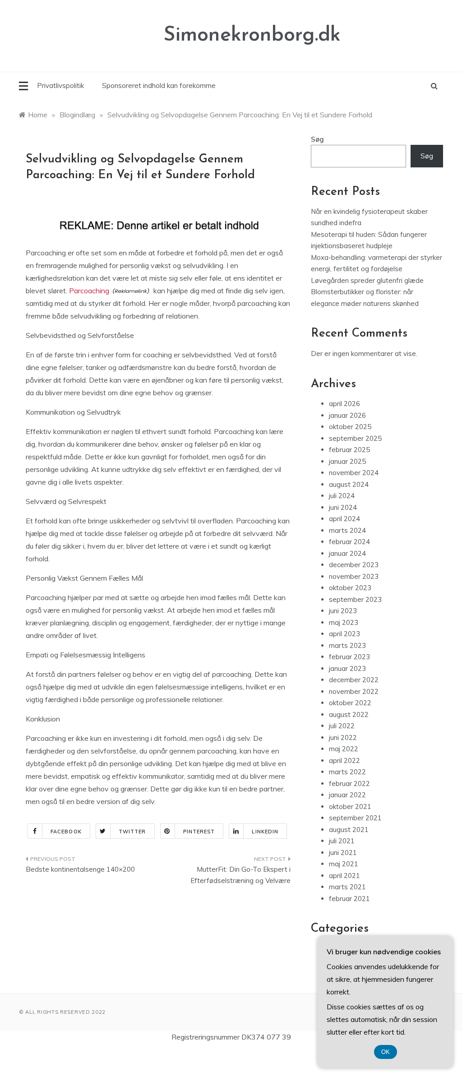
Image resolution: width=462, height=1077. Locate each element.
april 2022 (344, 760)
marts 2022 (347, 771)
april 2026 (344, 403)
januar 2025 (347, 461)
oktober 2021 (350, 806)
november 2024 (354, 472)
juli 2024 (342, 495)
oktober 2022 (350, 702)
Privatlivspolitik (60, 85)
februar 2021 (349, 898)
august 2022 (349, 714)
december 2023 (354, 564)
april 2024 (344, 518)
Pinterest (199, 831)
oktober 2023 (350, 587)
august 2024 (349, 484)
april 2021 (344, 875)
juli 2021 (342, 841)
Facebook (66, 831)
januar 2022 (347, 794)
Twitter (132, 831)
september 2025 (355, 438)
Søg (317, 139)
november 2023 (354, 576)
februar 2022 (349, 783)
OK (385, 1052)
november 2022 (354, 691)
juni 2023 (343, 610)
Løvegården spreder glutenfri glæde (367, 280)
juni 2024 (343, 507)
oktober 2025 (350, 426)
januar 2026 (347, 415)
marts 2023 (347, 645)
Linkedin (265, 831)
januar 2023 (347, 668)
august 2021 (349, 829)
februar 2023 (349, 656)
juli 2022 (342, 725)
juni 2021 (343, 852)
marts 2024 (347, 530)
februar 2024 (349, 541)
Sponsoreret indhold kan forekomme (159, 85)
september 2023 (355, 599)
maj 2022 (343, 748)
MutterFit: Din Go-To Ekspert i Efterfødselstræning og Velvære (240, 875)
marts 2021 (347, 887)
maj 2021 (343, 864)
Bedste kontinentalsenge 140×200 (80, 869)
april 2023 (344, 633)
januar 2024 (347, 553)
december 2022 (354, 679)
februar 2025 (349, 449)
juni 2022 (343, 737)
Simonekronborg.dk (252, 35)
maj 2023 (343, 622)
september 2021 (355, 818)
